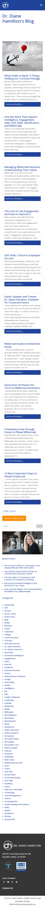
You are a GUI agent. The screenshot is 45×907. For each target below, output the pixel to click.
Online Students (11, 733)
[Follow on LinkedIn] (16, 882)
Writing (7, 816)
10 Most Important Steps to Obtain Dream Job (20, 475)
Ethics (7, 661)
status (7, 786)
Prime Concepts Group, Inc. (26, 904)
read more (22, 104)
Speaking (8, 783)
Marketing (8, 706)
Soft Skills (8, 780)
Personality (9, 742)
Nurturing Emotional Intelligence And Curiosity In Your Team (20, 584)
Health (7, 685)
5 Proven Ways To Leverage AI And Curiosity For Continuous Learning (19, 578)
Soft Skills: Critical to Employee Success (22, 257)
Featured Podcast (12, 670)
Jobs (6, 694)
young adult (9, 819)
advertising (9, 605)
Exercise (8, 664)
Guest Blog (9, 682)
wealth (7, 810)
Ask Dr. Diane (10, 613)
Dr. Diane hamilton (12, 646)
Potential (8, 753)
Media (7, 709)
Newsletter (9, 727)
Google (7, 679)
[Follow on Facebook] (4, 882)
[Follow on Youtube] (8, 882)
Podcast (8, 751)
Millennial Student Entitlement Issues (22, 345)
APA (6, 607)
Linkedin (8, 703)
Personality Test (11, 745)
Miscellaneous (10, 715)
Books (7, 622)
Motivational (9, 721)
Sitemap (27, 901)
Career (7, 628)
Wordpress (9, 813)
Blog (6, 619)
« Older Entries (9, 511)
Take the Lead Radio (13, 789)
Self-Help (8, 771)
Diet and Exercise (12, 643)
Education (8, 652)
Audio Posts (9, 616)
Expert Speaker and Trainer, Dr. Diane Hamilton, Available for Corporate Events (21, 299)
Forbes (7, 673)
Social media (9, 774)
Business (8, 625)
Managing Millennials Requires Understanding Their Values (22, 168)
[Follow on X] (12, 882)
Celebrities (9, 631)
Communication (11, 637)
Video (6, 807)
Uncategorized (10, 801)
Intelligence (9, 688)
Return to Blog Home (14, 518)
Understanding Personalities (16, 804)
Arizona (7, 610)
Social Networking (12, 777)
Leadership (9, 700)
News (6, 724)
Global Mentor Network (14, 676)
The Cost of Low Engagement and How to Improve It (21, 212)
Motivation (9, 718)
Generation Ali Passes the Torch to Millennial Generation (22, 386)
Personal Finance (11, 739)
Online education (11, 730)
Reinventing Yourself (13, 762)
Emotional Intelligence (14, 655)
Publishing (8, 756)
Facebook (8, 667)
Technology (9, 792)
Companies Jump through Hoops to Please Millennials (20, 430)
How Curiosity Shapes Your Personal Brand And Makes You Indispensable (23, 590)
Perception (9, 736)
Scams (7, 768)
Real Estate (9, 759)
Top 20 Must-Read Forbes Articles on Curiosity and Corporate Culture (20, 572)
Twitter (7, 798)
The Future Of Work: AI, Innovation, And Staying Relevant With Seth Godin (22, 566)
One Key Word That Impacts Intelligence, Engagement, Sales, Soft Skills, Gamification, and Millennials (22, 121)
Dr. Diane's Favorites (13, 649)
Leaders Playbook (12, 697)
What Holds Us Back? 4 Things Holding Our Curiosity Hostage (22, 77)
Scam (6, 765)
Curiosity (8, 640)
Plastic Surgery (10, 748)
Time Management (12, 795)
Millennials (8, 712)
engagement (10, 658)
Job (5, 691)
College (7, 634)
